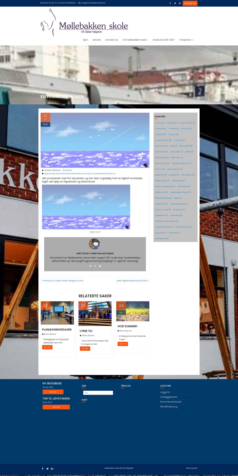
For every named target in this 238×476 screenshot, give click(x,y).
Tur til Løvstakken (56, 398)
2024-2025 (176, 151)
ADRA (189, 151)
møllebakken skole (180, 192)
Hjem (85, 39)
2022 (173, 146)
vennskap (174, 232)
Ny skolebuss (52, 383)
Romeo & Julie (163, 209)
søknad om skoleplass (166, 221)
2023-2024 (161, 151)
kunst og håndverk (95, 173)
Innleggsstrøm (168, 397)
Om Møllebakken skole (134, 39)
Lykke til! (86, 331)
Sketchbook (110, 173)
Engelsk (174, 175)
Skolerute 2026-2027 (164, 39)
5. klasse (171, 123)
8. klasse (186, 128)
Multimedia (161, 192)
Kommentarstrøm (171, 401)
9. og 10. (173, 134)
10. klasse (179, 140)
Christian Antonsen (52, 170)
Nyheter (97, 39)
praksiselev (161, 203)
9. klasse (160, 134)
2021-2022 (161, 146)
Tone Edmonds (183, 227)
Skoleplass (179, 209)
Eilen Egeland (174, 169)
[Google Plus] (180, 3)
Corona (160, 169)
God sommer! (127, 326)
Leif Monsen (183, 186)
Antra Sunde (162, 163)
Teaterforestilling (164, 227)
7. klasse (173, 128)
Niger (178, 198)
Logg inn (165, 392)
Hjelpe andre (162, 180)
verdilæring (161, 238)
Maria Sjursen (50, 334)
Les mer (47, 347)
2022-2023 (185, 146)
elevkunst (60, 173)
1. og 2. (159, 123)
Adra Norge (162, 157)
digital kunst (49, 173)
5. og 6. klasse (187, 123)
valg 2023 (161, 232)
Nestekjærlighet (163, 198)
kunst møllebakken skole (76, 173)
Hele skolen (188, 175)
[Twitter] (175, 3)
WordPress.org (168, 406)
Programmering (179, 203)
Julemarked (178, 180)
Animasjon (177, 157)
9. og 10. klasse (163, 140)
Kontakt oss (190, 3)
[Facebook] (170, 3)
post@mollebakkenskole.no (93, 3)
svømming (176, 215)
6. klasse (160, 128)
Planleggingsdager (56, 329)
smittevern (161, 215)
